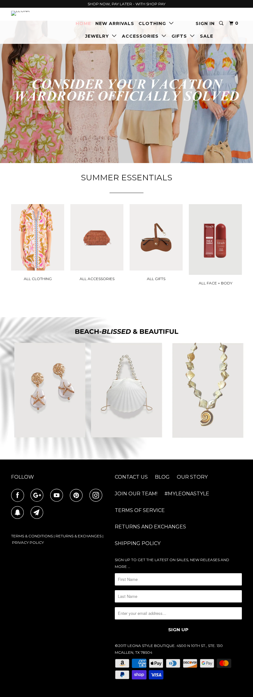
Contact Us (131, 477)
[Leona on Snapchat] (19, 512)
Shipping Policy (137, 543)
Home (83, 23)
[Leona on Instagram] (97, 495)
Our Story (192, 477)
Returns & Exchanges (79, 536)
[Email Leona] (38, 512)
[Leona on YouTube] (58, 495)
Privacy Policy (28, 542)
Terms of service (140, 510)
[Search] (222, 23)
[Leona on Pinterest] (77, 495)
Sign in (205, 23)
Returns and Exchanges (150, 527)
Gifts (181, 36)
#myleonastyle (186, 494)
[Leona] (30, 13)
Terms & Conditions (32, 536)
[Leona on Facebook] (19, 495)
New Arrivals (114, 23)
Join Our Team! (136, 494)
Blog (162, 477)
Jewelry (98, 36)
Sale (206, 36)
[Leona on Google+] (38, 495)
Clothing (154, 23)
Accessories (142, 36)
